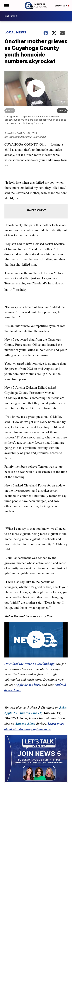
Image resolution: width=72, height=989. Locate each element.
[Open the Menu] (6, 5)
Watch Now (61, 6)
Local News (15, 32)
